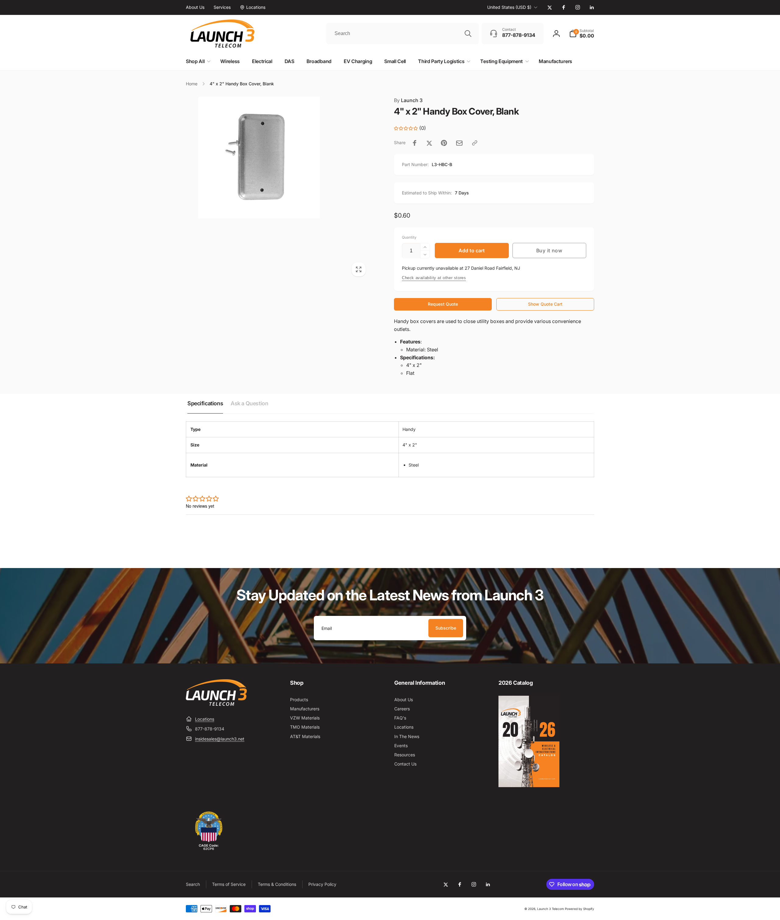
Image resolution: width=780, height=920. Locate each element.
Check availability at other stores (434, 277)
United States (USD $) (509, 7)
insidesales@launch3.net (219, 738)
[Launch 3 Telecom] (216, 704)
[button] (581, 33)
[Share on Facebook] (415, 143)
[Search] (468, 33)
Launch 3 (408, 100)
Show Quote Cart (545, 304)
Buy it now (549, 250)
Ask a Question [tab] (249, 403)
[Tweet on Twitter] (429, 143)
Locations (204, 719)
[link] (195, 7)
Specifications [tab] (205, 403)
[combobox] (402, 33)
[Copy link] (475, 143)
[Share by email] (459, 143)
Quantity (409, 237)
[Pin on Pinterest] (444, 143)
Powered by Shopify (579, 909)
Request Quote (443, 304)
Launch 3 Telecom (550, 909)
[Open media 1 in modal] (278, 188)
